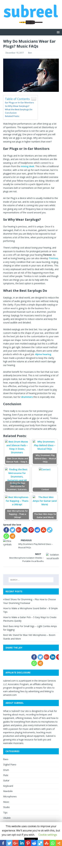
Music (6, 801)
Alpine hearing (43, 354)
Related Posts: (12, 116)
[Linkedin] (25, 530)
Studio (6, 807)
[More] (12, 536)
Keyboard (8, 785)
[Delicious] (49, 530)
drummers (27, 396)
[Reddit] (37, 530)
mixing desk (27, 166)
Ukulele (7, 817)
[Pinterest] (31, 530)
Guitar (6, 780)
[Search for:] (31, 580)
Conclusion (11, 112)
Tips (5, 812)
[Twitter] (12, 530)
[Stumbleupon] (43, 530)
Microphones (10, 796)
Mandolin (8, 791)
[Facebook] (6, 530)
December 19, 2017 (15, 52)
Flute (5, 775)
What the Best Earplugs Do (18, 109)
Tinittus (53, 258)
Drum (6, 769)
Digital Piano (9, 764)
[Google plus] (18, 530)
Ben (30, 52)
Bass (5, 759)
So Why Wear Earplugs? (17, 106)
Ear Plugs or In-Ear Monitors (19, 102)
